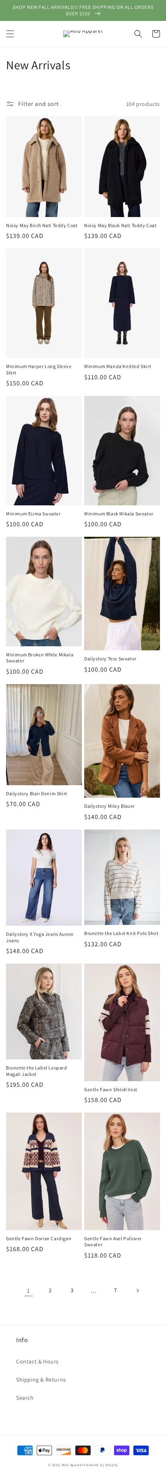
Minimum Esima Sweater (33, 514)
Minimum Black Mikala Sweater (119, 514)
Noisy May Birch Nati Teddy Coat (42, 225)
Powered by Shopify (101, 1464)
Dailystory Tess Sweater (110, 659)
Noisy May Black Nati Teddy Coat (120, 225)
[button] (10, 34)
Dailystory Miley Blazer (109, 806)
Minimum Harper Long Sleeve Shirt (39, 369)
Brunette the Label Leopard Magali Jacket (36, 1071)
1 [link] (28, 1290)
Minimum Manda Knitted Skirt (117, 366)
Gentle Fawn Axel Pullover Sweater (113, 1241)
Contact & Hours (37, 1361)
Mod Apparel (72, 1464)
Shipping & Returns (41, 1379)
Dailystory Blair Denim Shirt (36, 793)
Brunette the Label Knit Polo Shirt (121, 933)
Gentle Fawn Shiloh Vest (110, 1089)
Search (25, 1397)
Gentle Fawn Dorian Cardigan (38, 1238)
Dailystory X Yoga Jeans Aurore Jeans (40, 937)
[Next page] (137, 1290)
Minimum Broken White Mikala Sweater (39, 658)
